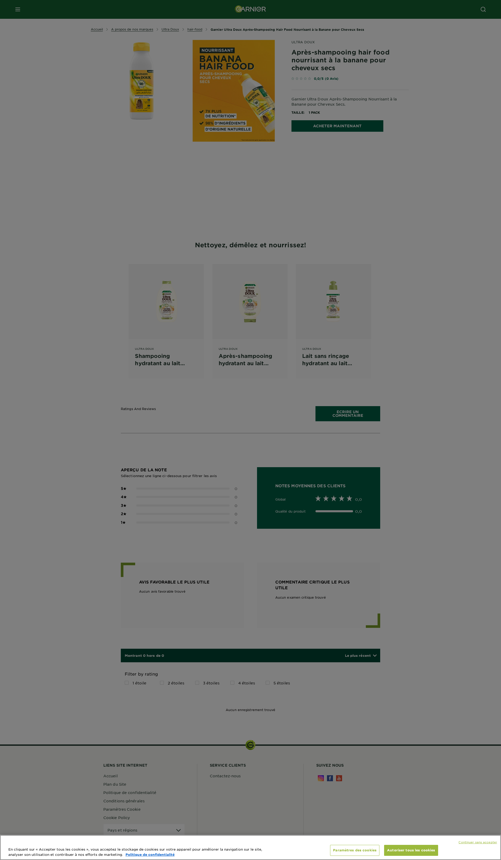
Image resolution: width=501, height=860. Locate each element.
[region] (250, 847)
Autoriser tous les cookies (411, 850)
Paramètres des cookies (355, 850)
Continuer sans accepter (477, 842)
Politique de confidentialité (150, 854)
